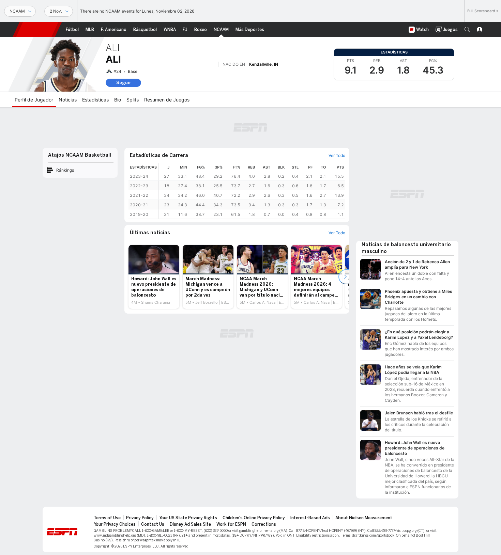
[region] (251, 191)
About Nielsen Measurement (363, 518)
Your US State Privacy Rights (188, 518)
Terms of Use (107, 518)
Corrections (264, 524)
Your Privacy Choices (115, 524)
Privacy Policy (140, 518)
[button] (467, 29)
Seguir (123, 82)
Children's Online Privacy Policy (254, 518)
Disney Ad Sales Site (190, 524)
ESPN (37, 29)
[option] (153, 277)
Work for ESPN (231, 524)
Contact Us (152, 524)
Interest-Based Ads (310, 518)
